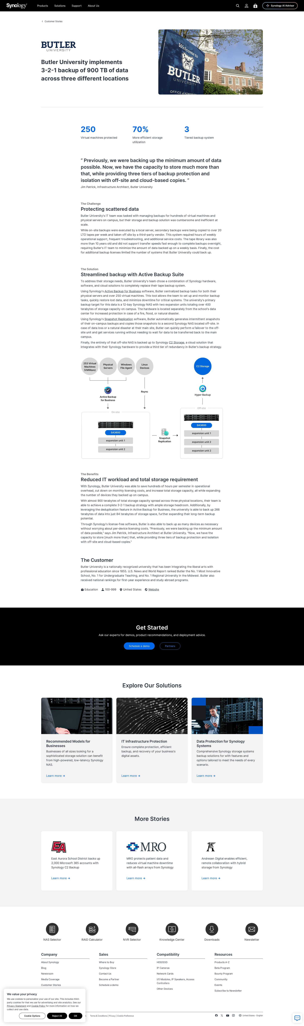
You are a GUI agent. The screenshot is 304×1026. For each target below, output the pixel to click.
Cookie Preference (125, 1016)
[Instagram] (233, 1016)
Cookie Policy (38, 1006)
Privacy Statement (16, 1006)
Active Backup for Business (122, 291)
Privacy (112, 1016)
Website (153, 589)
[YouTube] (227, 1016)
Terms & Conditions (98, 1016)
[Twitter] (222, 1016)
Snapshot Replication (118, 319)
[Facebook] (216, 1016)
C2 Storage (176, 342)
